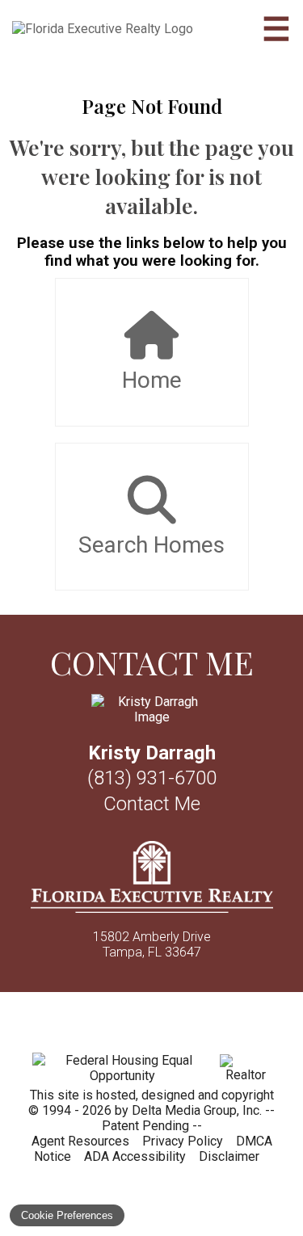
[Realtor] (245, 1075)
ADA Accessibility (135, 1156)
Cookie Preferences (67, 1215)
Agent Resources (80, 1141)
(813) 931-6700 (152, 778)
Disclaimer (229, 1156)
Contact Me (151, 803)
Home (152, 380)
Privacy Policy (182, 1141)
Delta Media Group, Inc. (197, 1110)
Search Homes (151, 545)
